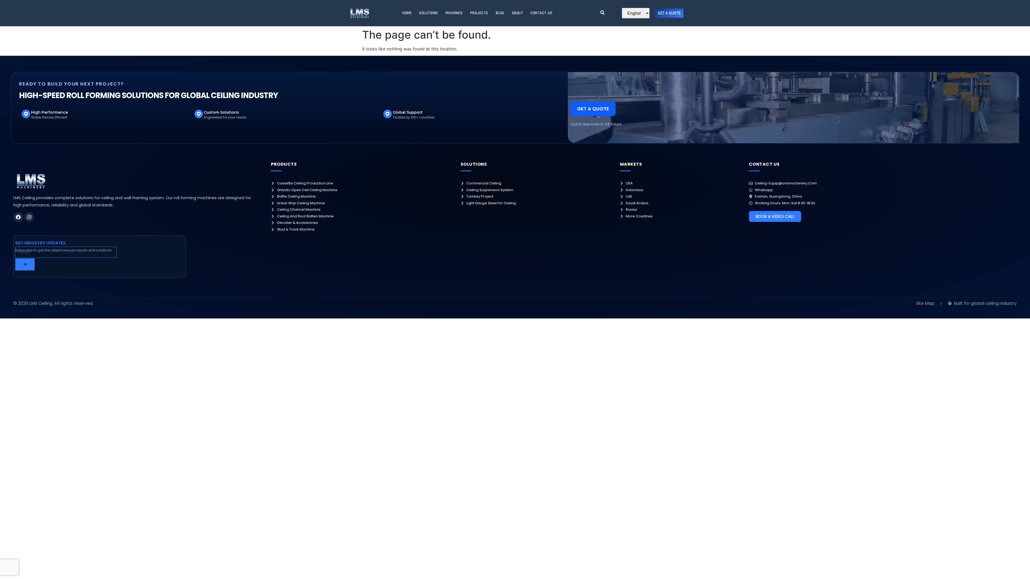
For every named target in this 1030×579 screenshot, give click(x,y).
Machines (454, 13)
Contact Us (541, 13)
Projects (479, 13)
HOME (407, 13)
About (517, 13)
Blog (500, 13)
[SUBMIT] (25, 264)
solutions (428, 13)
